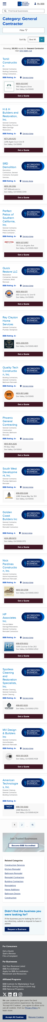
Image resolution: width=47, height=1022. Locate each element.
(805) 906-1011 (22, 292)
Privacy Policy (31, 1007)
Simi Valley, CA (25, 50)
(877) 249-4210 (10, 139)
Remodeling (10, 885)
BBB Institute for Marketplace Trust (18, 983)
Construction (10, 897)
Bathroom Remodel (13, 873)
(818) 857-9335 (22, 705)
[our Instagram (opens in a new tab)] (20, 995)
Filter (22, 30)
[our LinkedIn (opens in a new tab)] (10, 995)
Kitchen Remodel (12, 869)
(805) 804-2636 (10, 444)
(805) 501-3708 (22, 590)
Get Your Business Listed (14, 966)
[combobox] (36, 39)
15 (33, 825)
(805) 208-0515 (22, 343)
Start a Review (9, 953)
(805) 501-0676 (22, 756)
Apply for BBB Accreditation (15, 971)
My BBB (40, 3)
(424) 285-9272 (10, 538)
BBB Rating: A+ (9, 285)
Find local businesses (18, 10)
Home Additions (12, 889)
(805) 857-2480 (22, 393)
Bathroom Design (12, 893)
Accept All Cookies (14, 1017)
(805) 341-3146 (10, 186)
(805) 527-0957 (22, 242)
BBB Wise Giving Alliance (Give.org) (19, 986)
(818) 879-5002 (22, 643)
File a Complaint (10, 955)
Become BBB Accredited (23, 845)
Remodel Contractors (14, 877)
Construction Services (15, 865)
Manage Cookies (36, 1017)
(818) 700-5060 (22, 807)
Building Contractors (14, 881)
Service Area (28, 77)
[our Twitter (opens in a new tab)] (5, 995)
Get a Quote (23, 95)
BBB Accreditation (11, 968)
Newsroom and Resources (14, 973)
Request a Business (17, 929)
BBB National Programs (13, 989)
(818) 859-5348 (22, 493)
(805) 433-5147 (22, 84)
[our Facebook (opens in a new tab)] (15, 995)
